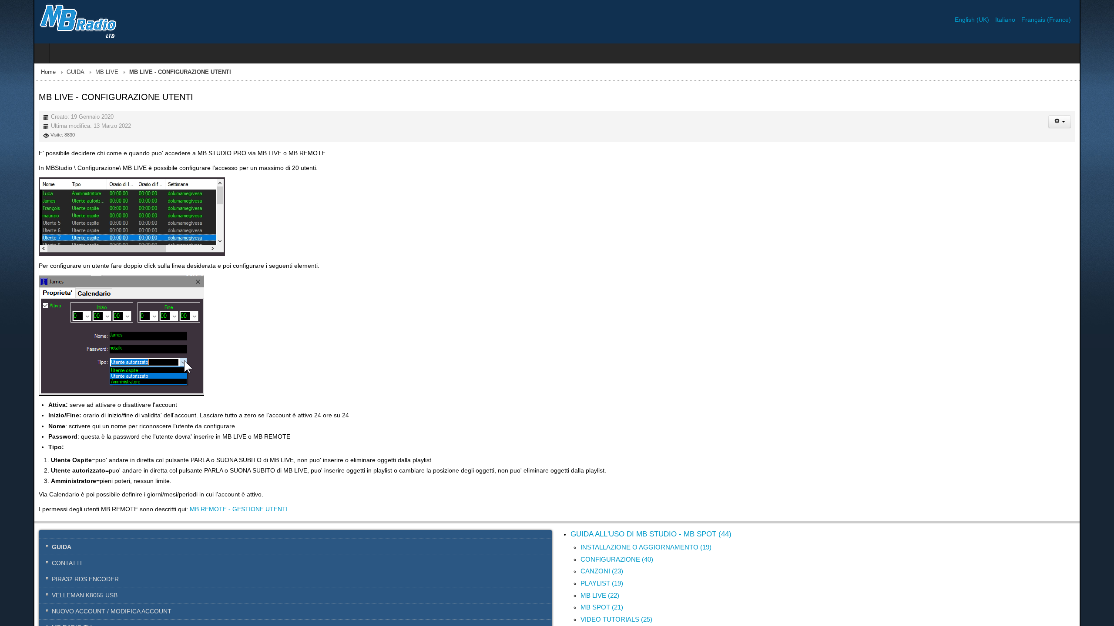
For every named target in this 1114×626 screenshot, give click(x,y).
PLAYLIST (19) (601, 583)
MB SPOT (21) (601, 607)
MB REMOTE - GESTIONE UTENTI (205, 509)
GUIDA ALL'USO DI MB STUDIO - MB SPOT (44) (650, 534)
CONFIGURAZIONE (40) (616, 559)
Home (14, 72)
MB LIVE (73, 72)
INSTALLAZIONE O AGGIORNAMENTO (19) (645, 547)
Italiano (1039, 19)
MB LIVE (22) (599, 595)
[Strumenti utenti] (1093, 121)
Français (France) (1079, 19)
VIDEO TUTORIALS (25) (616, 619)
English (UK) (1006, 19)
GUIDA (42, 72)
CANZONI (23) (601, 571)
